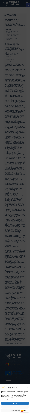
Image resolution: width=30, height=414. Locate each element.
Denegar (15, 407)
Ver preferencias (15, 410)
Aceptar (15, 403)
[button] (28, 387)
